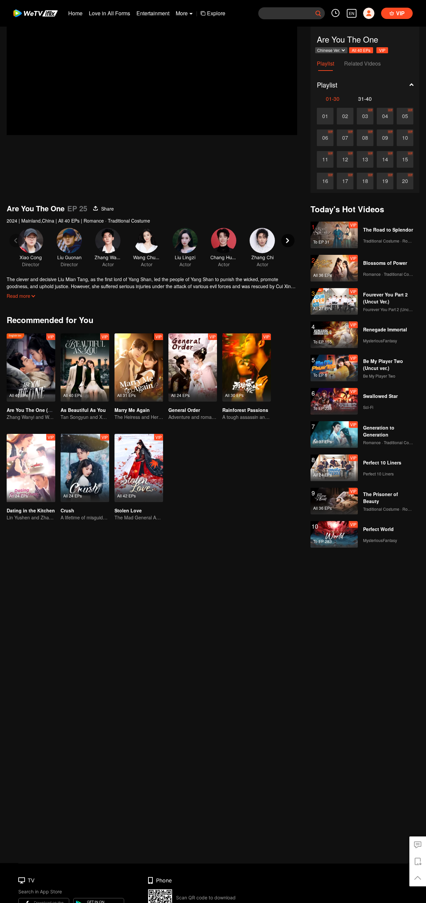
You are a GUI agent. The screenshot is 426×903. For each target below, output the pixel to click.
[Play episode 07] (345, 137)
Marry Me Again (132, 410)
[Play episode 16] (325, 181)
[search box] (318, 13)
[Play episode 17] (345, 181)
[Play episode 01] (325, 116)
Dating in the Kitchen (31, 510)
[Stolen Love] (138, 468)
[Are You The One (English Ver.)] (31, 367)
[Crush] (85, 468)
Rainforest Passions (245, 410)
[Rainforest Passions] (246, 367)
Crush (67, 510)
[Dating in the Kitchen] (31, 468)
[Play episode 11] (325, 159)
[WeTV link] (35, 13)
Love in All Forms (109, 13)
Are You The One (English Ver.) (41, 410)
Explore (216, 13)
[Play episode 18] (365, 181)
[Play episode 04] (385, 116)
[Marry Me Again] (138, 367)
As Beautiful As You (83, 410)
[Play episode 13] (365, 159)
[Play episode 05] (405, 116)
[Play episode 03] (365, 116)
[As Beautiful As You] (85, 367)
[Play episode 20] (405, 181)
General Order (184, 410)
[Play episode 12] (345, 159)
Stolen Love (128, 510)
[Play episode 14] (385, 159)
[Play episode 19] (385, 181)
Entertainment (152, 13)
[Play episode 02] (345, 116)
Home (75, 13)
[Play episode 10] (405, 137)
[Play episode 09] (385, 137)
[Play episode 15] (405, 159)
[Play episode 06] (325, 137)
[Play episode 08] (365, 137)
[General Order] (192, 367)
